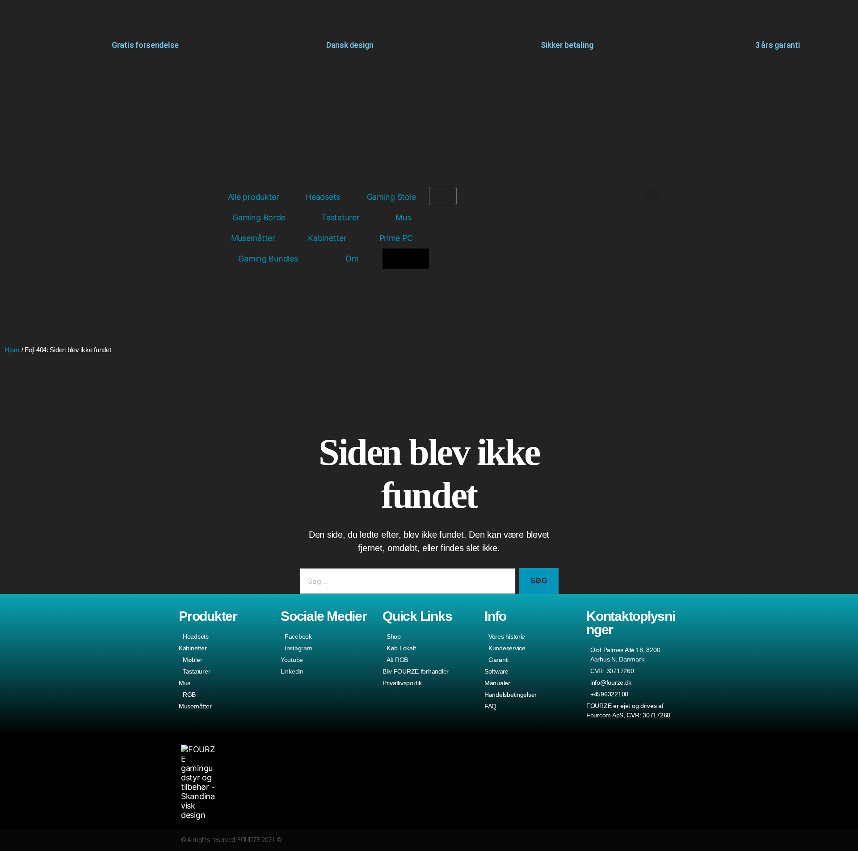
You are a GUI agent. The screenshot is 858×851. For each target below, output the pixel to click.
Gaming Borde (258, 217)
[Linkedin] (673, 840)
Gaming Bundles (268, 258)
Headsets (323, 197)
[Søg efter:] (406, 583)
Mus (403, 217)
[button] (651, 194)
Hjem (12, 350)
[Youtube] (656, 840)
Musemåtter (253, 238)
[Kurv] (443, 196)
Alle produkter (253, 197)
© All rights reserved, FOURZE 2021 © (231, 839)
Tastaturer (340, 217)
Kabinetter (327, 238)
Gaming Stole (391, 197)
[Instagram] (621, 840)
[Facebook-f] (638, 840)
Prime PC (396, 238)
